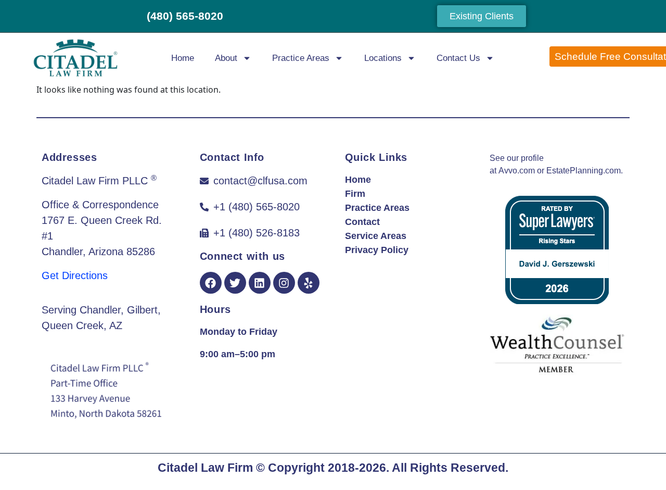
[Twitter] (235, 283)
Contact (362, 222)
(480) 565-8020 (185, 16)
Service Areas (375, 236)
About (226, 58)
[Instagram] (284, 283)
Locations (383, 58)
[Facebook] (211, 283)
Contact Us (458, 58)
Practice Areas (300, 58)
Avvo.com (516, 170)
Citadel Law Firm (205, 467)
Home (182, 58)
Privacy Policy (376, 250)
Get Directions (75, 275)
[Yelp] (308, 283)
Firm (355, 194)
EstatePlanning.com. (584, 170)
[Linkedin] (260, 283)
